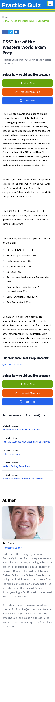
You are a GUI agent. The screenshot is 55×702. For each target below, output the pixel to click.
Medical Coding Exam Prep (16, 466)
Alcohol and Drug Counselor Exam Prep (22, 478)
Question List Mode (12, 364)
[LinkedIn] (16, 32)
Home (5, 17)
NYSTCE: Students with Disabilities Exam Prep (26, 441)
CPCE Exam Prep (11, 453)
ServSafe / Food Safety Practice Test (21, 429)
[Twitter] (10, 32)
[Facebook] (5, 32)
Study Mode (30, 82)
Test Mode (29, 100)
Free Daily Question (30, 91)
